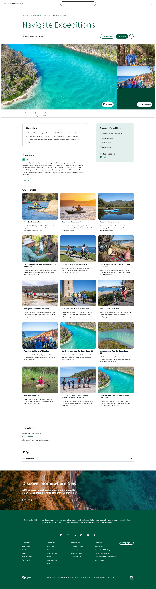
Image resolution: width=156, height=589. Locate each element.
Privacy (24, 553)
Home (24, 15)
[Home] (13, 4)
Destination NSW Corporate (104, 550)
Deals (48, 563)
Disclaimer (26, 550)
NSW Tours (47, 15)
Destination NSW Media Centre (105, 556)
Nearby (35, 116)
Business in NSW (76, 553)
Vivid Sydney (99, 560)
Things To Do (51, 550)
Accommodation (52, 560)
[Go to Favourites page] (151, 4)
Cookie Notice (27, 556)
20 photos (108, 104)
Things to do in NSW (35, 15)
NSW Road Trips (52, 553)
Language (126, 543)
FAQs (45, 116)
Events (49, 556)
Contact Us (26, 546)
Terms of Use (26, 560)
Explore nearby (146, 104)
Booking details (107, 36)
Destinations (51, 546)
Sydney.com (99, 546)
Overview (25, 116)
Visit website (122, 36)
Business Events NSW (102, 553)
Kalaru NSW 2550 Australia (34, 36)
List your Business (77, 550)
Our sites (98, 543)
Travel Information (77, 546)
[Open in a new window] (40, 206)
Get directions (27, 436)
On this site (51, 543)
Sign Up (27, 500)
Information (75, 543)
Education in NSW (77, 556)
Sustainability (28, 458)
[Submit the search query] (63, 3)
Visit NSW (26, 543)
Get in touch (106, 147)
